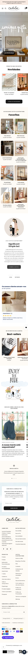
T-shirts (4, 574)
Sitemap (18, 599)
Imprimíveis (5, 571)
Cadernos (4, 576)
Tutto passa (21, 182)
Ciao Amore (7, 135)
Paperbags (5, 586)
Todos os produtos (6, 591)
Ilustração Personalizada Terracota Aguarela (20, 159)
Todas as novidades (14, 101)
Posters (4, 557)
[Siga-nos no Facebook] (3, 549)
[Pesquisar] (5, 8)
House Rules (7, 182)
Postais (4, 559)
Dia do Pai (18, 533)
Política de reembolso (18, 588)
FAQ (17, 564)
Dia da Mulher (19, 536)
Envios (17, 578)
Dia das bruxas (19, 541)
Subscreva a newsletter (19, 574)
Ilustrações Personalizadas (6, 563)
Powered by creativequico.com (14, 645)
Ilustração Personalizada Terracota (21, 206)
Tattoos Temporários (5, 582)
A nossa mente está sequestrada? (11, 446)
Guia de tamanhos (20, 580)
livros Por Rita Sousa (8, 442)
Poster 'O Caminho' (9, 92)
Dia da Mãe (18, 531)
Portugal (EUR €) (6, 618)
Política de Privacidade (19, 593)
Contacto (18, 566)
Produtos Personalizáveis (6, 567)
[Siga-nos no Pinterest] (10, 549)
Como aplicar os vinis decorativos (20, 584)
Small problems (7, 205)
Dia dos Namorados (21, 539)
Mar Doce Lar (20, 135)
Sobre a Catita (19, 558)
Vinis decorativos (6, 579)
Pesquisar (4, 594)
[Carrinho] (25, 8)
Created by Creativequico (18, 622)
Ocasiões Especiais (21, 544)
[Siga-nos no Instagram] (7, 549)
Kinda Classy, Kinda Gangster (9, 358)
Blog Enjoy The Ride (20, 561)
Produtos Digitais (6, 589)
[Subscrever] (24, 612)
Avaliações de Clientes (19, 570)
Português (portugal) (18, 618)
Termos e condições (21, 596)
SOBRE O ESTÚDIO (14, 270)
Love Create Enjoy (7, 158)
